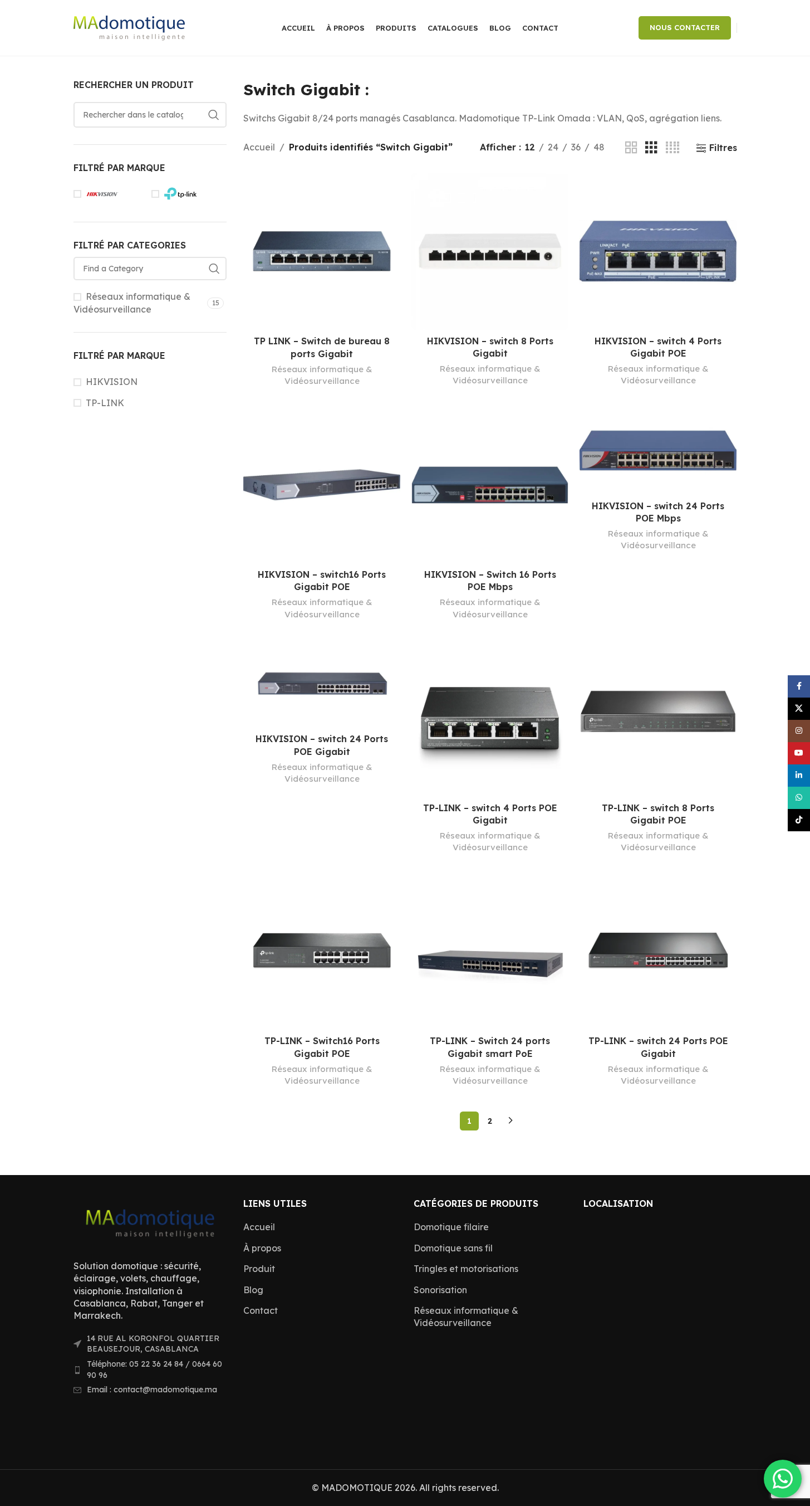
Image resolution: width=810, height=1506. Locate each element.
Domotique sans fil (453, 1248)
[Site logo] (129, 26)
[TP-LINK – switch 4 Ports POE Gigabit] (489, 718)
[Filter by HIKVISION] (109, 194)
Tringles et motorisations (466, 1268)
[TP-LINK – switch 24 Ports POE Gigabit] (658, 951)
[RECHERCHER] (214, 115)
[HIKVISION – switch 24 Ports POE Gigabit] (321, 684)
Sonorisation (440, 1289)
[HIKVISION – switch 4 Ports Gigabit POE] (658, 251)
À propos (262, 1248)
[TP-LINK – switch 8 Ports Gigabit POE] (658, 718)
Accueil (259, 147)
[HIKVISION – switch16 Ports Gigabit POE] (321, 484)
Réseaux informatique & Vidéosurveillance (131, 302)
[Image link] (150, 1221)
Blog (253, 1289)
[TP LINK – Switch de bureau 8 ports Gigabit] (321, 251)
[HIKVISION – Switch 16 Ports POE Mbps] (489, 484)
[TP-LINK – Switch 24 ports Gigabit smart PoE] (489, 951)
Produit (259, 1268)
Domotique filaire (451, 1226)
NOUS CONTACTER (685, 27)
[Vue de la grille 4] (672, 148)
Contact (260, 1310)
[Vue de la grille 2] (631, 148)
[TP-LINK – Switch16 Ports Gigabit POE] (321, 951)
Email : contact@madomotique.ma (152, 1390)
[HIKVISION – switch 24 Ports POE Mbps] (658, 450)
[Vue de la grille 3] (651, 148)
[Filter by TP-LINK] (187, 194)
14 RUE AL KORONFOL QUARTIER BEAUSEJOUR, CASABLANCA (153, 1343)
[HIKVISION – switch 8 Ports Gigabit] (489, 251)
